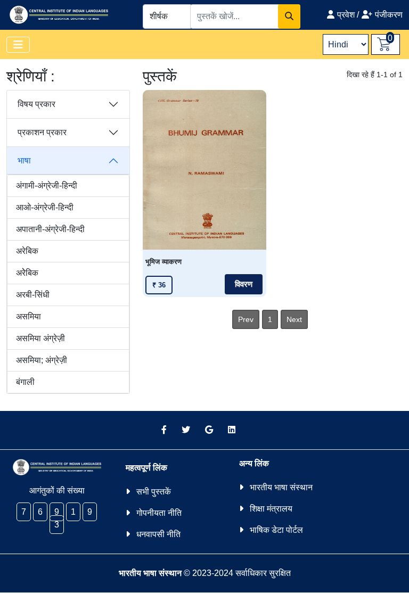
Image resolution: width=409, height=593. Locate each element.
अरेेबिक (27, 272)
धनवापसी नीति (158, 534)
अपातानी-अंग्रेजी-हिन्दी (50, 229)
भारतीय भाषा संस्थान (281, 487)
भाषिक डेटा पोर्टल (276, 529)
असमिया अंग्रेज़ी (40, 338)
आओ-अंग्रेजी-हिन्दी (44, 207)
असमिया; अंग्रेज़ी (41, 360)
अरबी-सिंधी (33, 294)
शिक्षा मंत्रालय (271, 508)
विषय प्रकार (36, 104)
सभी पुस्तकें (153, 491)
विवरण (243, 284)
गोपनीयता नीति (159, 512)
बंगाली (25, 381)
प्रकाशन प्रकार (42, 132)
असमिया (28, 316)
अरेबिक (27, 251)
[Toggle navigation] (18, 45)
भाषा (24, 160)
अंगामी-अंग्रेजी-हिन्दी (46, 185)
